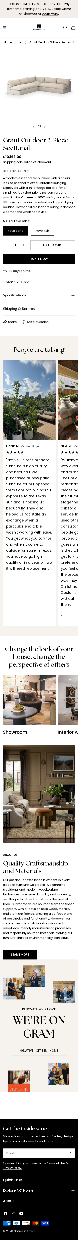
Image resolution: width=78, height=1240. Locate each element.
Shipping (9, 162)
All (20, 42)
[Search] (65, 28)
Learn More (50, 13)
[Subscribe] (70, 1153)
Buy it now (39, 259)
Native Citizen (24, 1231)
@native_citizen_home (39, 1050)
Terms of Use (56, 1163)
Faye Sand (15, 231)
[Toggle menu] (5, 28)
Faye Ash (42, 231)
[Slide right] (44, 126)
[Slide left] (33, 126)
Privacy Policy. (12, 1168)
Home (8, 42)
